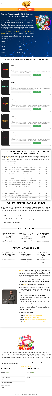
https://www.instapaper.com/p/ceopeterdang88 (35, 319)
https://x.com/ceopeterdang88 (32, 317)
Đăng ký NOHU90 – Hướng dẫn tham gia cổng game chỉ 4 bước (8, 235)
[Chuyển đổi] (2, 216)
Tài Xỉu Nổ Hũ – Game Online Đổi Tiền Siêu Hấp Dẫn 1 (43, 235)
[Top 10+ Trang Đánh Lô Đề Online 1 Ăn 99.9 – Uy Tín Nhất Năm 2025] (26, 4)
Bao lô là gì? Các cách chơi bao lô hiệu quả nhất (26, 234)
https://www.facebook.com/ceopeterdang (34, 315)
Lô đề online (4, 19)
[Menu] (1, 3)
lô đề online (25, 284)
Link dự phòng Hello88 (26, 366)
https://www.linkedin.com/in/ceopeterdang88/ (34, 321)
